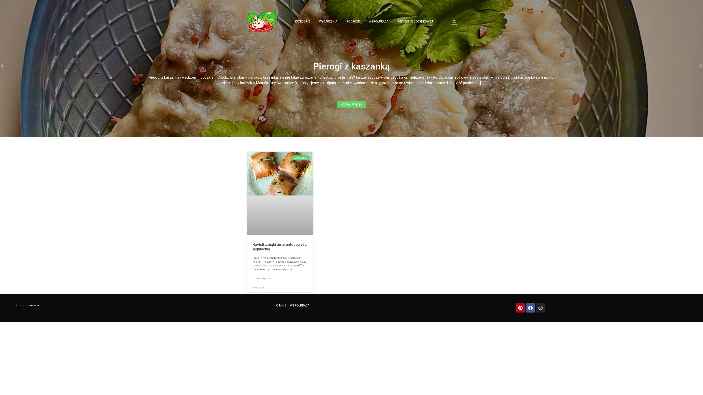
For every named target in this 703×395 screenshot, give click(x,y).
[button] (454, 22)
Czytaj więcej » (262, 278)
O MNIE (281, 305)
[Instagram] (540, 308)
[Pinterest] (520, 308)
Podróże (353, 21)
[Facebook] (530, 308)
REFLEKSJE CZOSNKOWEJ (415, 21)
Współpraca (378, 21)
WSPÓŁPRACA (299, 305)
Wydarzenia (328, 21)
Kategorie (302, 21)
